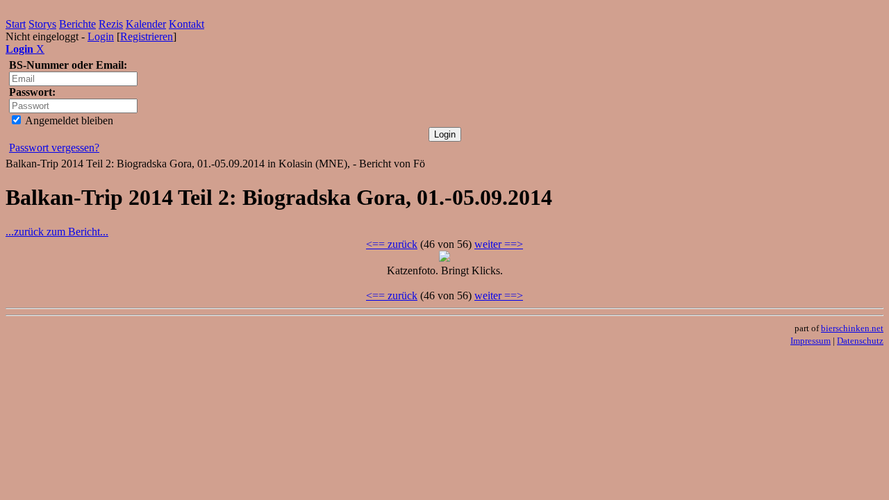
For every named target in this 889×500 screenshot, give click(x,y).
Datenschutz (860, 340)
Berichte (77, 24)
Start (16, 24)
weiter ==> (498, 244)
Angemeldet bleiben (68, 120)
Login (101, 36)
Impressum (810, 340)
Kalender (146, 24)
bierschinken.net (852, 328)
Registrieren (146, 36)
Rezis (111, 24)
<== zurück (391, 244)
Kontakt (186, 24)
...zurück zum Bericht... (57, 232)
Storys (42, 24)
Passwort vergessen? (54, 147)
